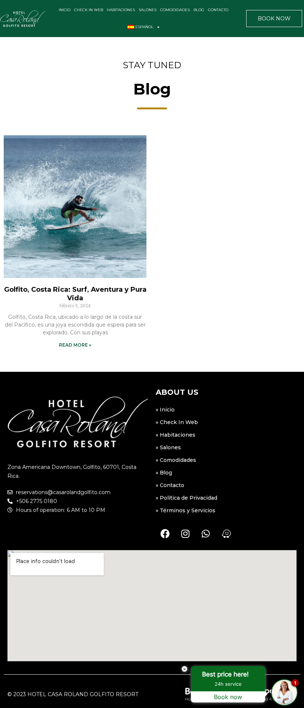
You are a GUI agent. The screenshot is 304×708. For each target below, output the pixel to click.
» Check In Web (177, 422)
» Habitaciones (175, 434)
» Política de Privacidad (186, 497)
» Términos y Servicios (185, 510)
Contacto (218, 9)
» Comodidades (176, 460)
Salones (147, 9)
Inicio (64, 9)
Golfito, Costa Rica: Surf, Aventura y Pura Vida (75, 293)
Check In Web (88, 9)
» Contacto (170, 485)
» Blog (164, 472)
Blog (199, 9)
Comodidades (175, 9)
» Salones (168, 447)
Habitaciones (121, 9)
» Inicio (165, 409)
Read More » (75, 345)
